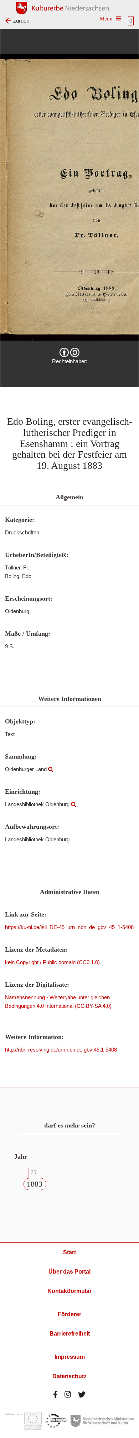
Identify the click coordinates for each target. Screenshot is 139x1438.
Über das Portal (69, 1272)
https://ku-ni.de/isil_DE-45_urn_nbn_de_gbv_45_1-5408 (69, 927)
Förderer (69, 1314)
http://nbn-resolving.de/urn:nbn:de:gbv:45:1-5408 (61, 1050)
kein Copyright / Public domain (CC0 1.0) (52, 962)
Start (69, 1252)
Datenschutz (69, 1376)
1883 (34, 1183)
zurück (21, 21)
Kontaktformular (69, 1291)
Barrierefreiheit (70, 1334)
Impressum (70, 1357)
